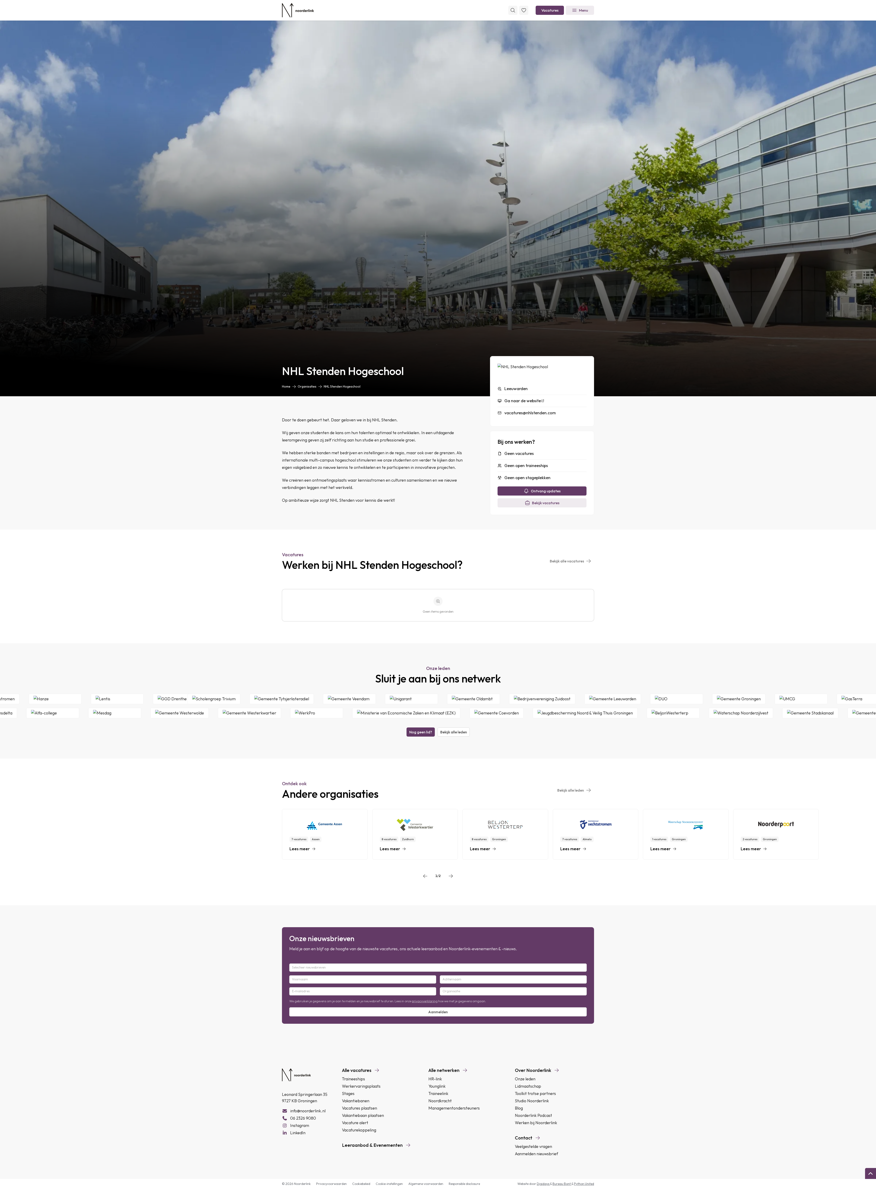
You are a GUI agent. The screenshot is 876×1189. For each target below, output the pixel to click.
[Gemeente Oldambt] (554, 699)
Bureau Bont (562, 1184)
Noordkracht (440, 1100)
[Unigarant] (492, 699)
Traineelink (438, 1093)
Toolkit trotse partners (535, 1093)
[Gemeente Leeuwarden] (694, 699)
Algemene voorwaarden (425, 1184)
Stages (348, 1093)
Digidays (543, 1184)
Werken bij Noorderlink (536, 1122)
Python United (584, 1184)
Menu (583, 10)
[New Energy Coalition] (849, 713)
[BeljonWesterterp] (586, 713)
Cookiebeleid (361, 1184)
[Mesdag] (28, 713)
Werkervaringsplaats (361, 1086)
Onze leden (525, 1078)
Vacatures (549, 10)
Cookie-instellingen (389, 1184)
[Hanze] (135, 699)
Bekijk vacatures (545, 503)
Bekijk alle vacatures (567, 561)
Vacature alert (355, 1122)
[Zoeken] (512, 10)
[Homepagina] (298, 10)
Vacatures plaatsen (359, 1108)
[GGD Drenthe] (259, 699)
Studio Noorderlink (532, 1100)
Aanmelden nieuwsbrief (536, 1153)
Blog (519, 1108)
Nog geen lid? (420, 732)
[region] (438, 834)
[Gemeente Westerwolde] (93, 713)
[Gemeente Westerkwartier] (163, 713)
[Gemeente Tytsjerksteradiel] (363, 699)
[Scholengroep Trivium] (295, 699)
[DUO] (757, 699)
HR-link (435, 1078)
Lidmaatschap (528, 1086)
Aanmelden (438, 1012)
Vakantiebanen (355, 1100)
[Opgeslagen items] (523, 10)
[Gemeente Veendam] (430, 699)
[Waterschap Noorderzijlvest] (654, 713)
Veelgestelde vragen (533, 1146)
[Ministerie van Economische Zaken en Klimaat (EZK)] (320, 713)
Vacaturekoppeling (359, 1130)
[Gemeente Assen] (787, 713)
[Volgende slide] (450, 876)
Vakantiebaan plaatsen (363, 1115)
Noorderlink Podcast (533, 1115)
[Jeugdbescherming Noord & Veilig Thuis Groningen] (498, 713)
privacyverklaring (425, 1001)
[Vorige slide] (425, 876)
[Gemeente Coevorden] (410, 713)
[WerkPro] (230, 713)
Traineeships (353, 1078)
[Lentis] (197, 699)
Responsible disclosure (464, 1184)
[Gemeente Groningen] (820, 699)
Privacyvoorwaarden (331, 1184)
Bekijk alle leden (453, 732)
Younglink (437, 1086)
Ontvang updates (546, 491)
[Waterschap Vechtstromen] (68, 699)
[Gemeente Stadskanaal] (724, 713)
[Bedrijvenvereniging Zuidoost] (623, 699)
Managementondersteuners (454, 1108)
